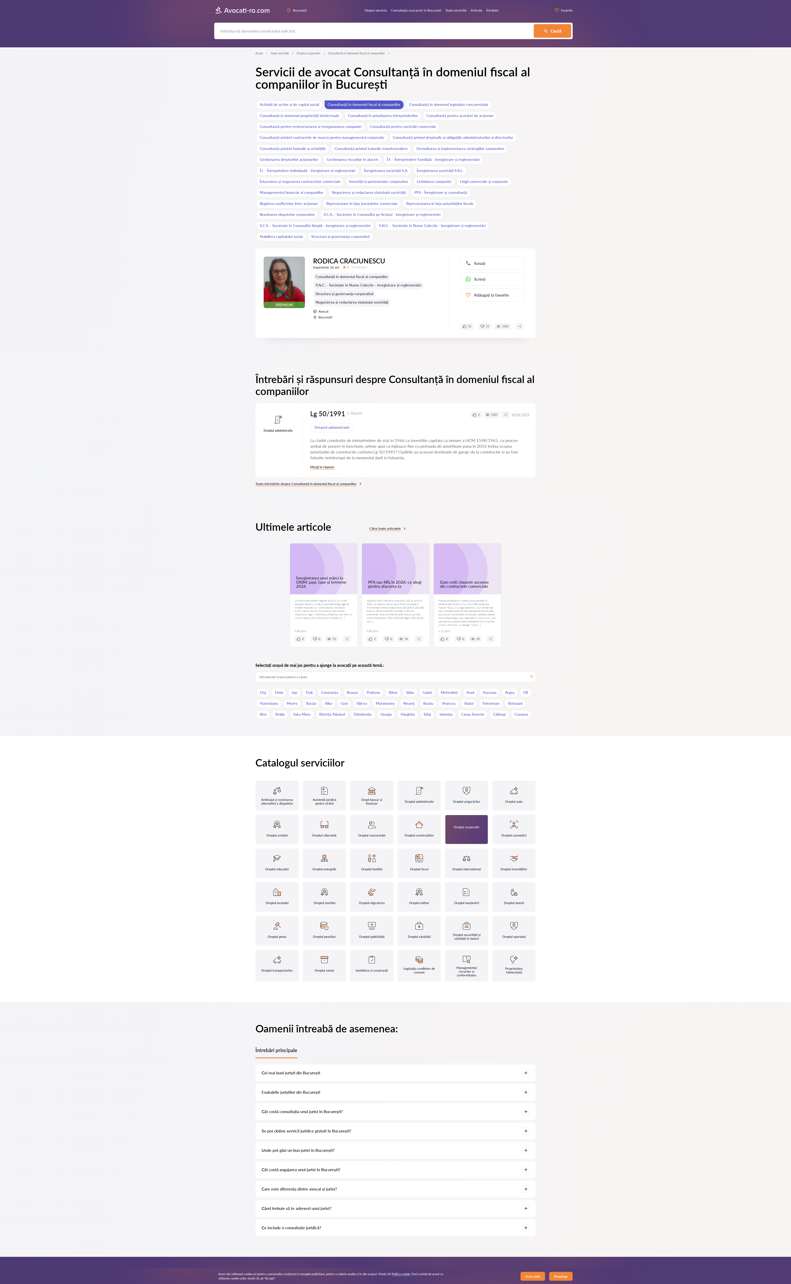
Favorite (567, 10)
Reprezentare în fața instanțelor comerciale (362, 203)
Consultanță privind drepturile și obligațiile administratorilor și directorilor (453, 137)
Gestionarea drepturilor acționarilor (289, 159)
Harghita (408, 714)
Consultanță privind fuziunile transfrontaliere (371, 148)
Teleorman (491, 703)
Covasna (521, 714)
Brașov (352, 692)
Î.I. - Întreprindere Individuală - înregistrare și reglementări (307, 170)
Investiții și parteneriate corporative (378, 181)
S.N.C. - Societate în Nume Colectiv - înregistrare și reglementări (432, 225)
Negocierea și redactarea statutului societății (369, 192)
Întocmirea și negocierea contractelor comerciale (300, 181)
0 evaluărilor (359, 267)
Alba (328, 703)
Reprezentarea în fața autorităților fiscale (440, 203)
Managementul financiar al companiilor (291, 192)
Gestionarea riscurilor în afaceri (352, 159)
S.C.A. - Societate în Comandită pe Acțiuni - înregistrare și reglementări (382, 214)
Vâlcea (361, 703)
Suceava (489, 692)
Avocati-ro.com (247, 10)
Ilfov (263, 714)
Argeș (510, 692)
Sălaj (427, 714)
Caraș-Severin (472, 714)
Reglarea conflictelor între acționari (289, 203)
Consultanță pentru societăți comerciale (403, 126)
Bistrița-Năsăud (332, 714)
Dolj (309, 692)
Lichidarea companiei (434, 181)
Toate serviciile (280, 53)
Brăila (280, 714)
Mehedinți (449, 692)
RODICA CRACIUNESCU (349, 261)
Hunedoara (269, 703)
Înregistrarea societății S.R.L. (440, 170)
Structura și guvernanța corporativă (340, 236)
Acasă (259, 53)
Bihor (393, 692)
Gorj (344, 703)
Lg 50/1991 (327, 414)
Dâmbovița (363, 714)
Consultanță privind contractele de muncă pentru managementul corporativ (322, 137)
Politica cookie (401, 1274)
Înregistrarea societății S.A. (386, 170)
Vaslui (469, 703)
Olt (525, 692)
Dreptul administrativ (332, 427)
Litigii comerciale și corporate (484, 181)
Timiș (279, 692)
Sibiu (410, 692)
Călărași (499, 714)
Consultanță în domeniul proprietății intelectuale (299, 115)
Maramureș (385, 703)
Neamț (409, 703)
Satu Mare (302, 714)
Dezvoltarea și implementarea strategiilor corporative (460, 148)
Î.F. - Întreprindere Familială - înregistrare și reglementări (433, 159)
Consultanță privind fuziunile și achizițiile (293, 148)
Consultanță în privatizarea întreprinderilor (383, 115)
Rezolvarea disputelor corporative (287, 214)
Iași (294, 692)
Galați (427, 692)
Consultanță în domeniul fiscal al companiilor (364, 104)
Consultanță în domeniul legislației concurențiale (448, 104)
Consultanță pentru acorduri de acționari (459, 115)
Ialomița (446, 714)
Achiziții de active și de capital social (289, 104)
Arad (470, 692)
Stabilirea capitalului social (281, 236)
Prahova (373, 692)
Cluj (263, 692)
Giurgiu (386, 714)
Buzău (428, 703)
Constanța (329, 692)
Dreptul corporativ (308, 53)
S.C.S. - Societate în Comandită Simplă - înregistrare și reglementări (315, 225)
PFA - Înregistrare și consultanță (440, 192)
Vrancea (448, 703)
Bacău (311, 703)
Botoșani (515, 703)
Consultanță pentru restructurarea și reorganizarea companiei (311, 126)
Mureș (292, 703)
